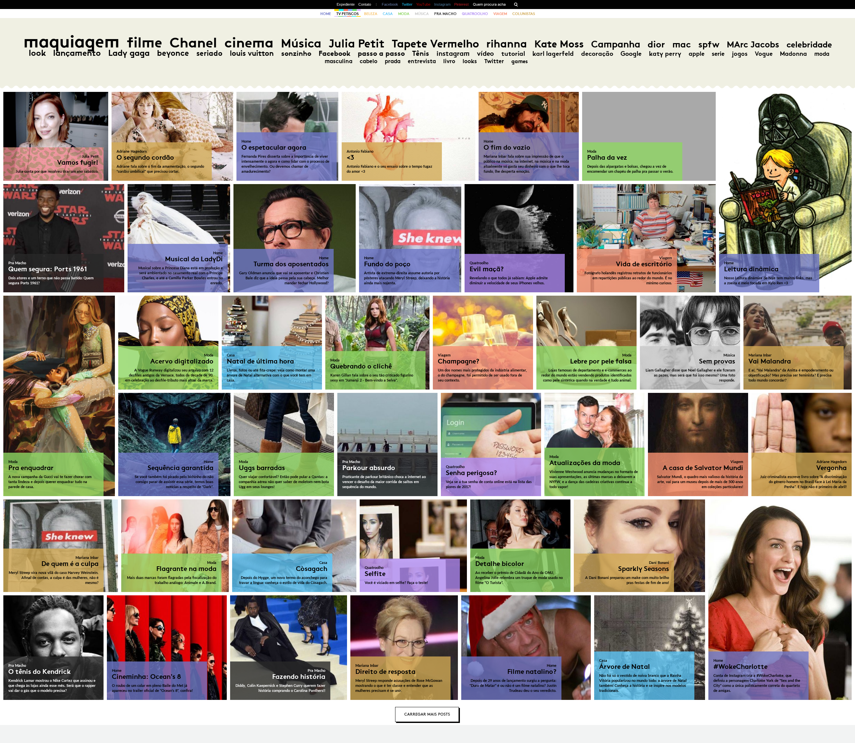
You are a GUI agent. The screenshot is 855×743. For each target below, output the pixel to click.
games (519, 61)
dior (656, 44)
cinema (249, 42)
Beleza (370, 13)
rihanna (506, 43)
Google (631, 53)
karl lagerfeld (553, 53)
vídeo (485, 53)
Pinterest (461, 4)
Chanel (193, 42)
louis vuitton (252, 53)
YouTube (423, 4)
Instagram (442, 4)
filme (144, 42)
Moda (403, 13)
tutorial (513, 53)
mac (681, 44)
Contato (364, 4)
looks (470, 61)
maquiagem (71, 41)
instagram (453, 53)
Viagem (500, 13)
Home (325, 13)
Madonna (793, 53)
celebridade (809, 44)
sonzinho (296, 53)
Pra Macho (445, 13)
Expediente (346, 4)
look (37, 53)
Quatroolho (475, 13)
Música (422, 13)
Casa (388, 13)
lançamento (77, 53)
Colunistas (523, 13)
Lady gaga (129, 53)
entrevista (422, 61)
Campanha (615, 44)
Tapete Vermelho (435, 43)
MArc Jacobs (753, 44)
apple (696, 53)
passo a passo (381, 53)
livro (449, 61)
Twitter (407, 4)
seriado (209, 53)
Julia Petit (356, 43)
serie (718, 53)
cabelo (368, 61)
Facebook (390, 4)
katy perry (665, 53)
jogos (739, 53)
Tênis (420, 53)
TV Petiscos (347, 13)
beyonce (173, 53)
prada (392, 61)
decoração (597, 53)
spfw (708, 44)
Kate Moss (559, 44)
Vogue (764, 53)
